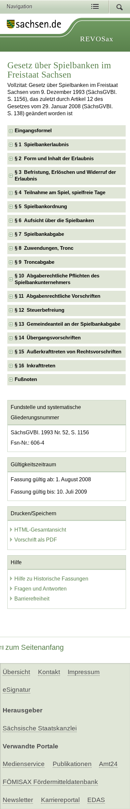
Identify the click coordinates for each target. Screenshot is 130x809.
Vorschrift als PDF (35, 540)
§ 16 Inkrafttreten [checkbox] (35, 365)
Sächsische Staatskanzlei (40, 728)
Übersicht (16, 671)
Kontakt (49, 671)
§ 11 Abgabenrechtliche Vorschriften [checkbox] (57, 296)
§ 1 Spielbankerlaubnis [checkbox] (42, 144)
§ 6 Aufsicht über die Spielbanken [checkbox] (54, 220)
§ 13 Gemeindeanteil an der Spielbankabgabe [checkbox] (67, 324)
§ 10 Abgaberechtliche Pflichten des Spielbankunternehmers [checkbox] (57, 279)
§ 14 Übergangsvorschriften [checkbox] (48, 337)
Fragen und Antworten (40, 589)
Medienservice (24, 763)
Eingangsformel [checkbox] (33, 130)
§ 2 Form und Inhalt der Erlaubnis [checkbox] (54, 158)
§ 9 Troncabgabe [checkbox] (34, 262)
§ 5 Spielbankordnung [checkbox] (41, 206)
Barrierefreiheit (31, 599)
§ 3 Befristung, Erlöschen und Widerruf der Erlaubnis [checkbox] (65, 175)
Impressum (84, 671)
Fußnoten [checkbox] (26, 379)
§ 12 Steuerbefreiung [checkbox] (39, 310)
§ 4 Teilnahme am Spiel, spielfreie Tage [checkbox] (60, 192)
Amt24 (108, 763)
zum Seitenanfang (34, 647)
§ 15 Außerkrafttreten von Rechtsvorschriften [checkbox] (68, 351)
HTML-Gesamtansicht (40, 530)
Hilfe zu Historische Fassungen (51, 579)
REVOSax (96, 39)
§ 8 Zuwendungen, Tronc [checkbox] (44, 248)
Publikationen (72, 763)
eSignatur (16, 689)
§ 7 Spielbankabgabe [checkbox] (39, 234)
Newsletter (18, 799)
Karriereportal (60, 799)
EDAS (96, 799)
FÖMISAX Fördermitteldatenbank (50, 781)
